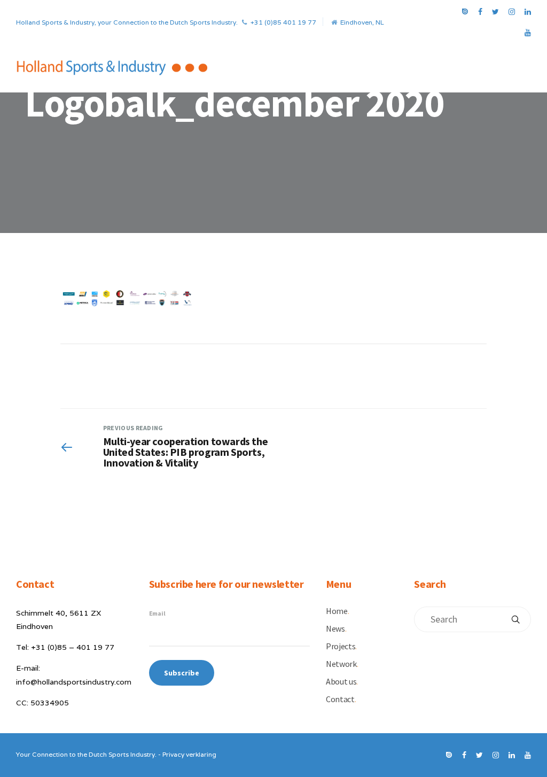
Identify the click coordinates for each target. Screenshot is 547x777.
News (336, 628)
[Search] (515, 619)
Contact (341, 699)
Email (157, 613)
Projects (341, 646)
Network (342, 663)
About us (342, 681)
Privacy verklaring (189, 754)
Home (337, 610)
